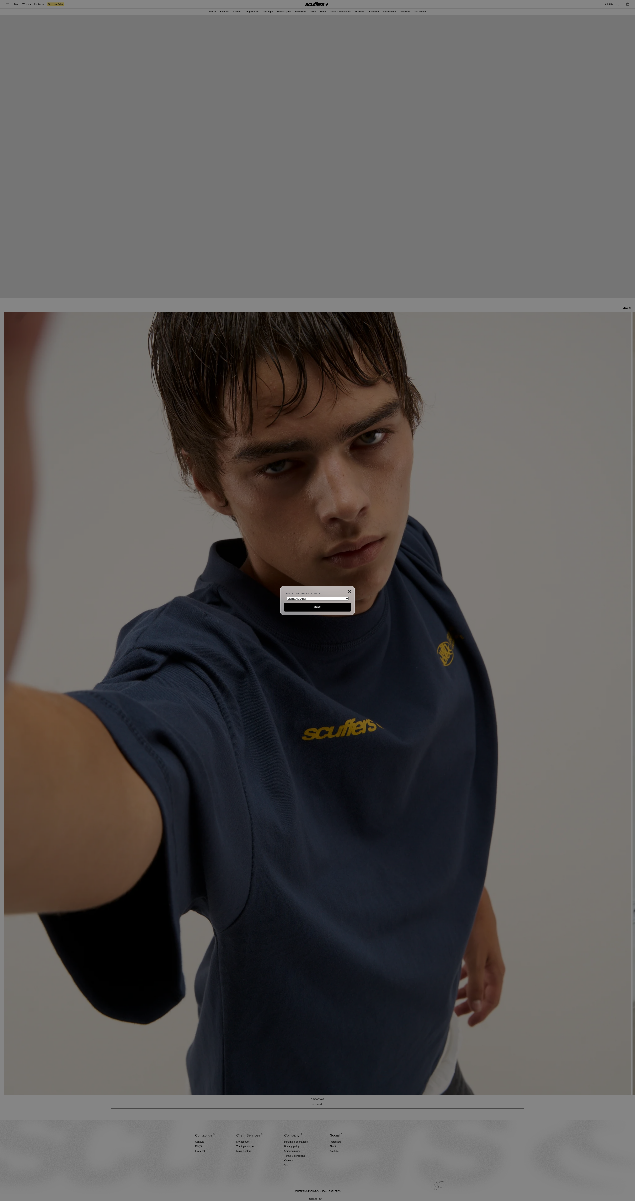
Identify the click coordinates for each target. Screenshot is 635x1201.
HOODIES (224, 11)
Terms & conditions (294, 1155)
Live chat (200, 1151)
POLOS (313, 11)
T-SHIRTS (236, 11)
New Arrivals (317, 1098)
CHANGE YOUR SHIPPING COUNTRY (303, 593)
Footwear (39, 4)
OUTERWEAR (373, 11)
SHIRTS (323, 11)
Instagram (335, 1141)
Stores (287, 1165)
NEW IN (212, 11)
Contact (199, 1141)
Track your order (245, 1146)
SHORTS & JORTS (284, 11)
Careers (288, 1160)
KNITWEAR (359, 11)
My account (242, 1141)
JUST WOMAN (420, 11)
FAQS (198, 1146)
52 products (317, 1104)
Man (16, 4)
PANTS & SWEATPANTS (340, 11)
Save (317, 607)
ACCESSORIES (389, 11)
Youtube (334, 1151)
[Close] (349, 591)
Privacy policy (291, 1146)
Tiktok (333, 1146)
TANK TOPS (268, 11)
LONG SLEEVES (251, 11)
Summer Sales (55, 4)
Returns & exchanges (296, 1141)
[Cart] (627, 4)
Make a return (243, 1151)
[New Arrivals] (317, 703)
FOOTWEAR (405, 11)
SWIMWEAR (300, 11)
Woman (26, 4)
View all (627, 307)
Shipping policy (292, 1151)
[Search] (617, 4)
